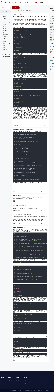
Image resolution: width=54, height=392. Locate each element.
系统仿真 (4, 26)
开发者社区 (36, 2)
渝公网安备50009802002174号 (39, 390)
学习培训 (5, 30)
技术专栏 (5, 22)
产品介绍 (17, 2)
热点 (15, 10)
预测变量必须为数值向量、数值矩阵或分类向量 (23, 129)
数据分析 (51, 40)
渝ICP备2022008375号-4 (28, 390)
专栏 (18, 10)
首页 (13, 2)
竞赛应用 (5, 38)
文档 (4, 32)
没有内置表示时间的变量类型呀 (19, 205)
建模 (30, 10)
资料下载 (17, 380)
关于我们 (31, 2)
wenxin (16, 125)
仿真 (51, 37)
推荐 (12, 10)
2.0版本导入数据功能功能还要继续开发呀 (22, 214)
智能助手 (51, 26)
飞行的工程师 (17, 210)
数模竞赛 (4, 41)
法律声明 (47, 390)
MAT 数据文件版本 (17, 195)
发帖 (15, 7)
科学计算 (4, 24)
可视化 (26, 10)
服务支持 (26, 2)
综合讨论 (4, 16)
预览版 (4, 47)
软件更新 (5, 43)
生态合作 (21, 2)
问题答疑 (4, 18)
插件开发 (4, 28)
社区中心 (5, 11)
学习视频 (4, 36)
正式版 (4, 45)
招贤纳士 (25, 380)
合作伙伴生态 (10, 380)
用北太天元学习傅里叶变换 (19, 15)
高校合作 (5, 49)
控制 (51, 39)
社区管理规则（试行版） (6, 57)
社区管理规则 (5, 54)
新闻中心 (25, 383)
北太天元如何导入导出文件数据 (19, 227)
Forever (16, 360)
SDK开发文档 (5, 34)
